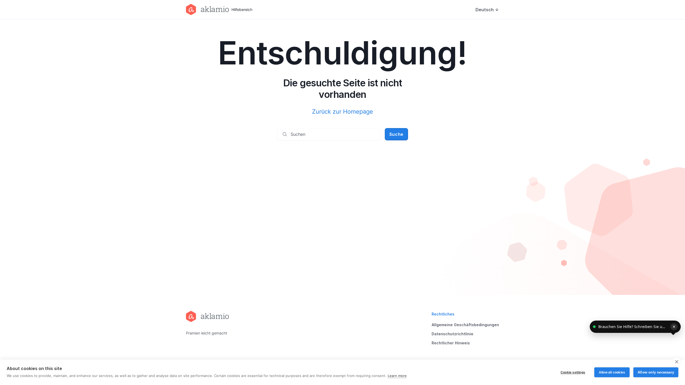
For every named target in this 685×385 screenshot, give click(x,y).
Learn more (397, 376)
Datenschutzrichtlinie (452, 334)
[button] (635, 327)
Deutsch (484, 9)
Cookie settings (573, 372)
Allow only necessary (656, 372)
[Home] (207, 316)
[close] (676, 361)
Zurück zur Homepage (342, 111)
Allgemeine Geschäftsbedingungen (465, 324)
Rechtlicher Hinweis (451, 343)
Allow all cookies (612, 372)
